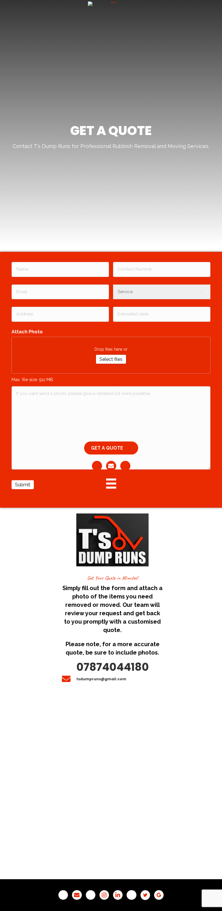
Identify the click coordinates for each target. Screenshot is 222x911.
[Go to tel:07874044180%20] (112, 667)
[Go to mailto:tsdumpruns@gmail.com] (112, 679)
